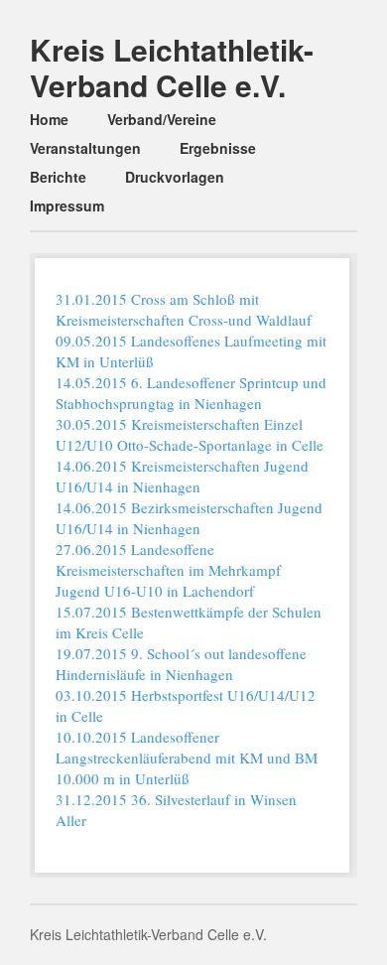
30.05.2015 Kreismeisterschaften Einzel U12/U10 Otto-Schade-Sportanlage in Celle (189, 434)
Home (49, 119)
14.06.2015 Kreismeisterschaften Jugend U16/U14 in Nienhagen (182, 476)
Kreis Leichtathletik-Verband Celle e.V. (172, 67)
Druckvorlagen (174, 177)
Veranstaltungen (85, 148)
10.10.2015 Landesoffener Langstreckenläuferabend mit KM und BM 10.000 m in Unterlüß (187, 757)
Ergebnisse (218, 148)
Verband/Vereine (161, 119)
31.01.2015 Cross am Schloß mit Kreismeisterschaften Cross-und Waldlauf (184, 309)
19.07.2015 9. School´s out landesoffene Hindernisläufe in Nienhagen (181, 663)
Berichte (58, 177)
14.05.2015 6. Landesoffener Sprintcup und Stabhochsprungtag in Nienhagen (191, 392)
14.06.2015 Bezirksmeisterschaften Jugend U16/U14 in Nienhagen (189, 517)
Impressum (67, 205)
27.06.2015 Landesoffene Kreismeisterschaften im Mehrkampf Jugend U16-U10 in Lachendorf (168, 570)
